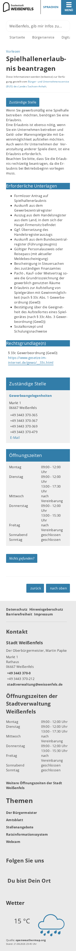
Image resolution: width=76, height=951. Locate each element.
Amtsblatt (14, 820)
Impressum (43, 614)
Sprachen (50, 7)
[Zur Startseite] (17, 7)
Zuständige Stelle (22, 102)
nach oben (58, 588)
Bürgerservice (43, 37)
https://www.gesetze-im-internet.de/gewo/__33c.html (31, 360)
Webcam (13, 841)
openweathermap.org (31, 940)
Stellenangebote (19, 827)
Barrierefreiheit (19, 614)
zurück (35, 588)
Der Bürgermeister (21, 812)
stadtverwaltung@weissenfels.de (34, 684)
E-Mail (14, 437)
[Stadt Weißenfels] (38, 663)
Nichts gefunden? (21, 558)
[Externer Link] (10, 871)
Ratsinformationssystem (27, 834)
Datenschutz (17, 609)
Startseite (17, 37)
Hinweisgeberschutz (46, 609)
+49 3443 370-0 (18, 673)
